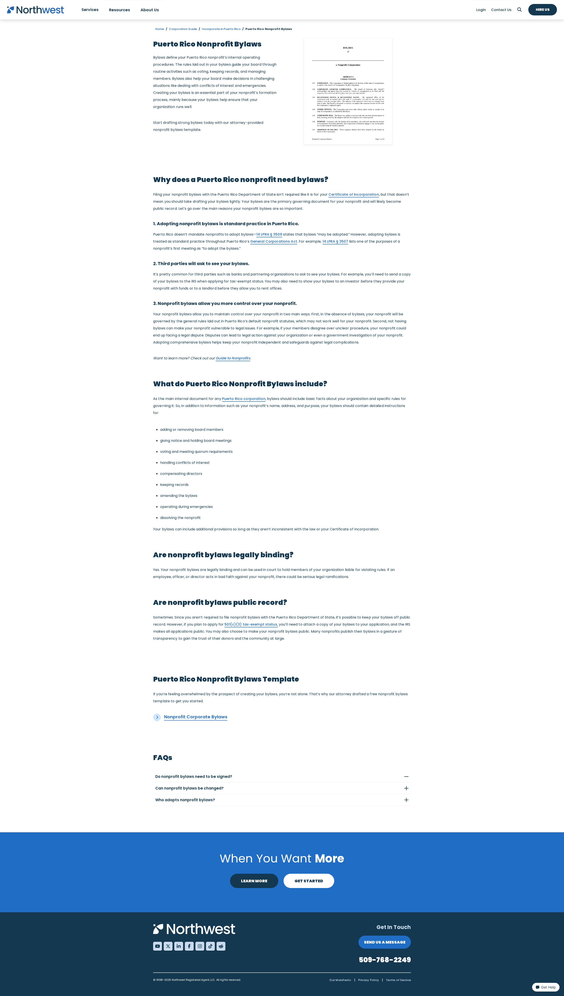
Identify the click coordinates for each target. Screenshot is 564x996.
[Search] (519, 9)
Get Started (309, 881)
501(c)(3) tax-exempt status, (251, 624)
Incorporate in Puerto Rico (221, 29)
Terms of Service (398, 980)
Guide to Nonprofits (233, 358)
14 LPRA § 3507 (335, 241)
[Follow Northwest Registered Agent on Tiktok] (210, 946)
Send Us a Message (384, 942)
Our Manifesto (340, 980)
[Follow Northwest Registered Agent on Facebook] (189, 946)
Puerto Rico (243, 398)
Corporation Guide (183, 29)
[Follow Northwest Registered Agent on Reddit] (221, 946)
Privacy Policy (368, 980)
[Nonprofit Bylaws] (348, 91)
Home (159, 29)
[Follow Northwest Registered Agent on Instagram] (199, 946)
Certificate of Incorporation (353, 194)
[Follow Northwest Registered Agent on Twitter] (168, 946)
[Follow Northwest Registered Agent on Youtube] (157, 946)
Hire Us (543, 9)
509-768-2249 (385, 960)
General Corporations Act (273, 241)
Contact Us (501, 9)
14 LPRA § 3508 (269, 234)
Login (481, 9)
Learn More (254, 881)
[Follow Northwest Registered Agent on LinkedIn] (178, 946)
